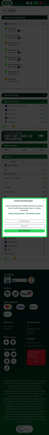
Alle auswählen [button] (24, 231)
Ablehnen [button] (24, 226)
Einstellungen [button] (24, 221)
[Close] (44, 200)
